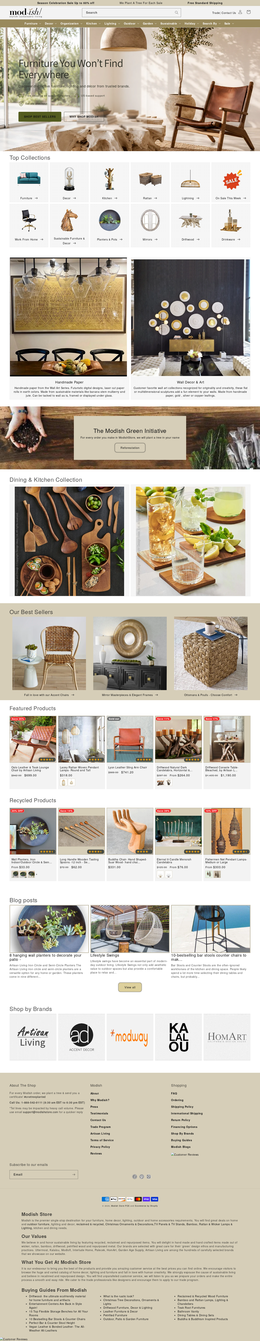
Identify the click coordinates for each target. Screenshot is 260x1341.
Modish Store (117, 1205)
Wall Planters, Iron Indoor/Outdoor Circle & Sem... (31, 861)
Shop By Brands (182, 1133)
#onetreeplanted (35, 1097)
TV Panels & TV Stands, (170, 1224)
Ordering (177, 1100)
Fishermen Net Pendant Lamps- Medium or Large (226, 861)
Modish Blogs (181, 1147)
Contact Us (229, 13)
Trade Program (100, 1127)
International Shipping (187, 1113)
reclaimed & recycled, (90, 1224)
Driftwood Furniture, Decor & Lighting (127, 1307)
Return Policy (180, 1120)
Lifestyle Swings (104, 955)
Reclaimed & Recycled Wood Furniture (203, 1296)
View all (130, 987)
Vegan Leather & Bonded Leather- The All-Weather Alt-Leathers (57, 1328)
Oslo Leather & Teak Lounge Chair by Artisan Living (30, 769)
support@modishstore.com (40, 1112)
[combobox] (131, 12)
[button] (248, 12)
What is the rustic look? (118, 1296)
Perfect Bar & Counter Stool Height (52, 1323)
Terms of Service (102, 1140)
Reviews (96, 1153)
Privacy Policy (100, 1147)
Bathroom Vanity (188, 1311)
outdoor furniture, (38, 1224)
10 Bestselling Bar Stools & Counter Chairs (57, 1319)
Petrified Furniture (115, 1315)
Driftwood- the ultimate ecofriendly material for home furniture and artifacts (57, 1298)
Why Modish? (100, 1100)
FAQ (174, 1093)
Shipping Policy (182, 1107)
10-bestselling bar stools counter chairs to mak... (208, 957)
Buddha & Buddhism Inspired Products (203, 1319)
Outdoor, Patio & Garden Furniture (126, 1319)
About (94, 1093)
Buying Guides (181, 1140)
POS (127, 1205)
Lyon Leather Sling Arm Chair (127, 767)
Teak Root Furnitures (191, 1307)
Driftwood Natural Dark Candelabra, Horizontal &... (174, 769)
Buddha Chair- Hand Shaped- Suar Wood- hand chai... (127, 861)
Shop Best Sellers (40, 116)
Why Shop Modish (83, 116)
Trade (216, 13)
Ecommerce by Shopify (146, 1205)
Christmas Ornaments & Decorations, (129, 1224)
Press (94, 1107)
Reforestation (130, 448)
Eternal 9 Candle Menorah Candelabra (174, 861)
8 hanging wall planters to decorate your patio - (46, 957)
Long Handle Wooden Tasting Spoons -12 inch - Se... (79, 861)
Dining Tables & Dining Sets (196, 1315)
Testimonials (99, 1113)
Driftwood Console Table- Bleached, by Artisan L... (221, 769)
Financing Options (184, 1127)
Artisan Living (100, 1133)
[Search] (176, 12)
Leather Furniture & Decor (120, 1311)
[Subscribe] (73, 1174)
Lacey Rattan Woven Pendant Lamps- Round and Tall (79, 769)
